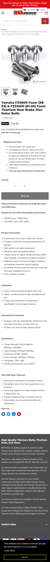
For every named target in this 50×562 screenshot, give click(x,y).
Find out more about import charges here (27, 170)
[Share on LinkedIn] (14, 414)
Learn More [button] (9, 550)
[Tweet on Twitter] (9, 414)
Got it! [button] (25, 557)
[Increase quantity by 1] (24, 186)
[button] (34, 9)
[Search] (45, 21)
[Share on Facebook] (3, 414)
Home (4, 29)
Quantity (4, 180)
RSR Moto (8, 118)
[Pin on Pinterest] (19, 414)
